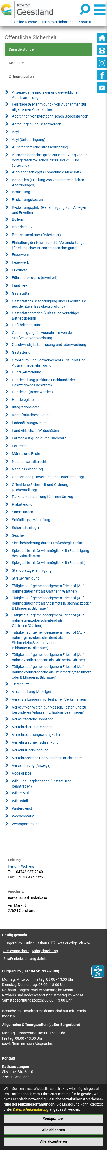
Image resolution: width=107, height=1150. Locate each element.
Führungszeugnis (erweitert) (35, 278)
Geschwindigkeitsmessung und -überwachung (49, 344)
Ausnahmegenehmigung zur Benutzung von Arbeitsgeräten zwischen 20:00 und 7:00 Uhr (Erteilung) (50, 160)
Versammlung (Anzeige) (31, 765)
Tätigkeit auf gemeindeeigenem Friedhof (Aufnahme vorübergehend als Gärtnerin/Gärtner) (48, 657)
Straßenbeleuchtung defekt (25, 959)
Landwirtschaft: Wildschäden (35, 430)
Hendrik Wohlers (21, 866)
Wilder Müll (20, 793)
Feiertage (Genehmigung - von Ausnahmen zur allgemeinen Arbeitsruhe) (49, 107)
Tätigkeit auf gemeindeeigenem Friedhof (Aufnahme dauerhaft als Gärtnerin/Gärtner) (48, 588)
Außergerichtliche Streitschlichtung (40, 147)
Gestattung (21, 352)
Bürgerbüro (12, 943)
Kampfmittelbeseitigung (31, 415)
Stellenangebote (16, 951)
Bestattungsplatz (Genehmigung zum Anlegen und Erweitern (49, 210)
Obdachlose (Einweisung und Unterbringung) (48, 477)
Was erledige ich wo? (74, 943)
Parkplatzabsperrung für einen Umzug (42, 497)
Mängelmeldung (45, 951)
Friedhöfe (19, 270)
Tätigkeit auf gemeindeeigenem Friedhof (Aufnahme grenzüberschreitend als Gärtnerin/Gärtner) (48, 620)
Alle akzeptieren (53, 1141)
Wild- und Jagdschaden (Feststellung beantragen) (41, 784)
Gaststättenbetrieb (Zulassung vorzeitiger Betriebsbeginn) (45, 316)
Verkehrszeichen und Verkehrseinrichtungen (47, 758)
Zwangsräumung (26, 824)
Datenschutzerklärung (31, 1109)
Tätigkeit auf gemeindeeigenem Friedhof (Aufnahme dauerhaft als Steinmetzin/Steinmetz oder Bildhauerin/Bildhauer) (51, 603)
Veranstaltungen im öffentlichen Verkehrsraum (49, 699)
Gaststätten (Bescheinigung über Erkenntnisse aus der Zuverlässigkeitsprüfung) (49, 304)
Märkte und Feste (26, 454)
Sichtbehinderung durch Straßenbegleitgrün (47, 543)
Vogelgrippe (21, 773)
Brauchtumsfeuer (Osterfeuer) (36, 235)
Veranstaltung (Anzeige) (31, 692)
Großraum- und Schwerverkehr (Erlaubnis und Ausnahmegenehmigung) (48, 363)
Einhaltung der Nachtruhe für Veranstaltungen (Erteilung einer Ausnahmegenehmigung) (49, 245)
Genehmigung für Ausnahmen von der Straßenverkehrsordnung (42, 335)
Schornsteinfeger (25, 527)
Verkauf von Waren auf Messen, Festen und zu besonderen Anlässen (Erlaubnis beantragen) (49, 710)
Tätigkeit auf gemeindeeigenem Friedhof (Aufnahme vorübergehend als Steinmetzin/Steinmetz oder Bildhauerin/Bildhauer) (51, 672)
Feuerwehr (20, 254)
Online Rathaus (37, 943)
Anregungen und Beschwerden (36, 124)
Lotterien (19, 446)
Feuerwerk (20, 262)
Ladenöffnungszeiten (29, 423)
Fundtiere (19, 285)
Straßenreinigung (26, 578)
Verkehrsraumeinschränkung (35, 742)
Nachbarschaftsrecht (29, 461)
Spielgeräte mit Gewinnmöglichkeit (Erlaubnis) (49, 563)
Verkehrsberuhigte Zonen (32, 727)
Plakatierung (22, 504)
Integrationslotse (25, 407)
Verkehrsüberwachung (30, 750)
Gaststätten (21, 293)
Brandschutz (22, 227)
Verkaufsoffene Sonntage (32, 719)
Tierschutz (20, 684)
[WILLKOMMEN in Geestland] (27, 9)
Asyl (15, 132)
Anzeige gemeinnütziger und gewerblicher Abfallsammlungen (45, 95)
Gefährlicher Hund (26, 325)
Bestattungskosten (27, 200)
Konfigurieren (54, 1118)
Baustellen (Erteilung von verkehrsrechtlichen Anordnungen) (48, 182)
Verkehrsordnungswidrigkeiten (36, 734)
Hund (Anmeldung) (27, 372)
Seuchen (19, 535)
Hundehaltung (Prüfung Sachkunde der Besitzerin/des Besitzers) (43, 382)
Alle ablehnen (53, 1130)
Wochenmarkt (23, 816)
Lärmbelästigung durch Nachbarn (39, 438)
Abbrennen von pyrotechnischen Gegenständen (50, 116)
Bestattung (21, 192)
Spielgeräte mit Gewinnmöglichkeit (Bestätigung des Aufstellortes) (50, 553)
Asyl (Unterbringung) (28, 140)
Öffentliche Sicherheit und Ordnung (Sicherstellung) (40, 487)
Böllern (17, 219)
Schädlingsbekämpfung (31, 520)
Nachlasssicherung (27, 469)
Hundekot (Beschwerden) (32, 392)
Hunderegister (23, 400)
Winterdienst (22, 808)
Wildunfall (20, 801)
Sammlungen (22, 512)
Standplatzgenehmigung (32, 570)
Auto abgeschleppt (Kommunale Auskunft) (46, 172)
